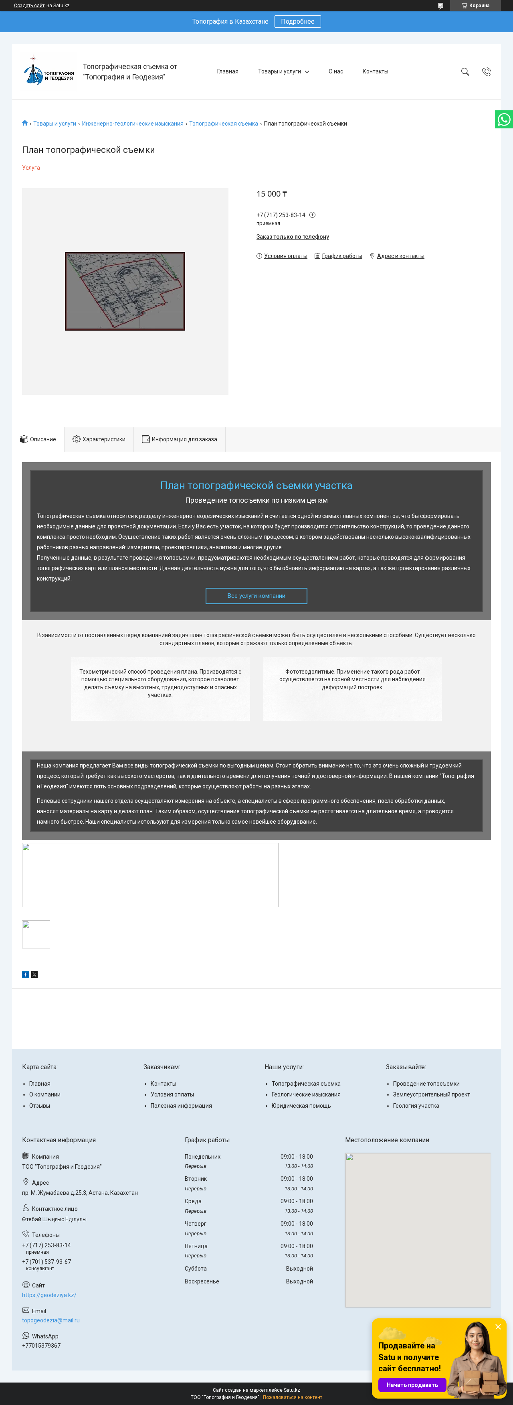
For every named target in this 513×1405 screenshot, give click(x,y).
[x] (34, 976)
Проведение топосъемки (426, 1083)
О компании (45, 1094)
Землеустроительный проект (431, 1094)
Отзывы (39, 1105)
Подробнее (298, 21)
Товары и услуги (279, 71)
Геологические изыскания (306, 1094)
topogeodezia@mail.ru (51, 1320)
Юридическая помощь (301, 1105)
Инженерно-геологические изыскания (133, 123)
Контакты (375, 71)
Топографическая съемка (223, 123)
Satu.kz (292, 1390)
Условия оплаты (172, 1094)
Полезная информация (181, 1105)
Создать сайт (29, 5)
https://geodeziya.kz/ (49, 1295)
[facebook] (25, 976)
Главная (227, 71)
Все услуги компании (256, 595)
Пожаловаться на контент (292, 1397)
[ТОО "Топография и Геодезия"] (48, 71)
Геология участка (416, 1105)
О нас (336, 71)
